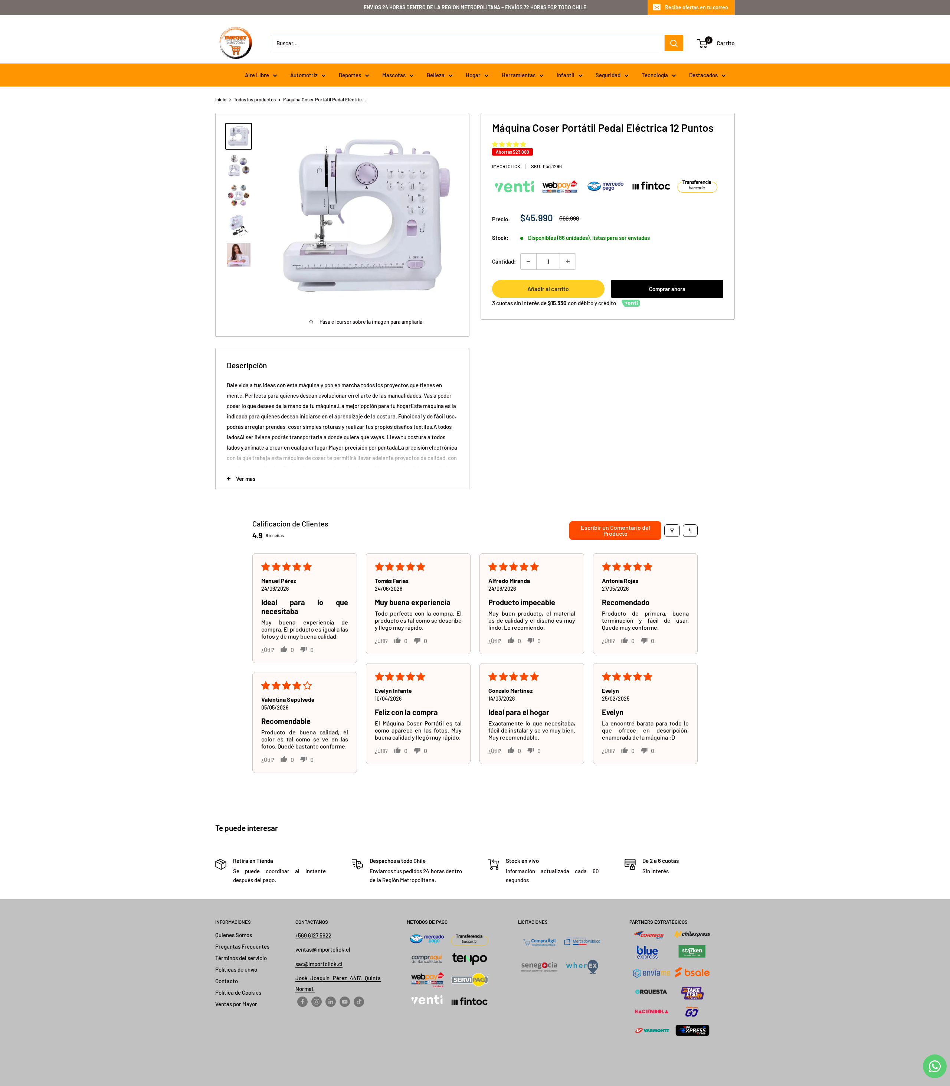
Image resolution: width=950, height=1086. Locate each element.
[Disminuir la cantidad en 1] (528, 261)
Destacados (703, 75)
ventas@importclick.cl (322, 949)
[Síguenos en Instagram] (316, 1001)
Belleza (436, 75)
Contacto (226, 981)
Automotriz (304, 75)
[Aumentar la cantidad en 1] (568, 261)
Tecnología (655, 75)
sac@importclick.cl (319, 964)
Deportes (350, 75)
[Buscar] (674, 43)
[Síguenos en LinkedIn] (330, 1001)
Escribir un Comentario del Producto (615, 530)
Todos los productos (255, 99)
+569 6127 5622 (313, 935)
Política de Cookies (238, 992)
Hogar (473, 75)
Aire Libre (257, 75)
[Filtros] (672, 530)
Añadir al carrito (548, 288)
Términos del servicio (241, 958)
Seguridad (608, 75)
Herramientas (518, 75)
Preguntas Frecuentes (242, 946)
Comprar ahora (667, 289)
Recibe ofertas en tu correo (696, 7)
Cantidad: (504, 261)
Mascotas (394, 75)
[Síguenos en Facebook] (302, 1001)
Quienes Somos (233, 935)
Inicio (220, 99)
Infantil (565, 75)
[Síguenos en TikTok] (359, 1001)
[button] (509, 144)
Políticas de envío (236, 969)
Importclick (506, 166)
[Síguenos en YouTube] (345, 1001)
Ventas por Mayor (236, 1004)
